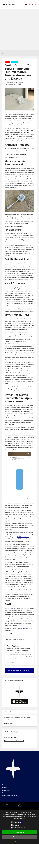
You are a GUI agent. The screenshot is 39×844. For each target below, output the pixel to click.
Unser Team (6, 790)
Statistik (16, 825)
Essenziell (17, 822)
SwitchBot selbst (27, 628)
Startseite (4, 52)
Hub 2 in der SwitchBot (23, 537)
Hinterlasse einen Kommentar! (14, 741)
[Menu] (26, 4)
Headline (7, 61)
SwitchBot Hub (11, 608)
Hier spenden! (8, 723)
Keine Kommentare (11, 84)
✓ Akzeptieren (19, 832)
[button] (10, 662)
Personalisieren (19, 842)
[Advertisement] (19, 29)
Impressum (5, 793)
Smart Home (11, 52)
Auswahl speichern (19, 837)
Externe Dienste (19, 828)
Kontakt (4, 787)
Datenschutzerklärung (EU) (10, 795)
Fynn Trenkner (13, 646)
